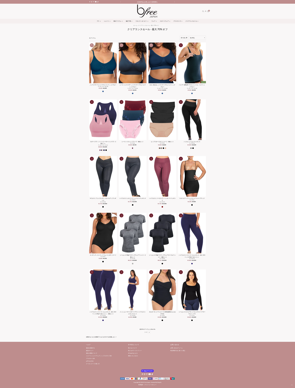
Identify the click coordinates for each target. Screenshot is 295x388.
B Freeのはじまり (133, 353)
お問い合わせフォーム (176, 348)
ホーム (135, 25)
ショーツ (106, 21)
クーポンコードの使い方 (147, 2)
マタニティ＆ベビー (141, 21)
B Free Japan (146, 382)
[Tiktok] (98, 2)
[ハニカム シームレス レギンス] (192, 119)
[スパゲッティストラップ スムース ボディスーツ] (103, 233)
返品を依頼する (90, 348)
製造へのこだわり (133, 355)
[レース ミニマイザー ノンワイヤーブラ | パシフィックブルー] (133, 63)
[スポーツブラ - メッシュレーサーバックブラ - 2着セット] (103, 119)
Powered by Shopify (156, 382)
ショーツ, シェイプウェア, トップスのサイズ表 (99, 355)
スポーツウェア (164, 21)
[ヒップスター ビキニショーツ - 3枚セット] (162, 119)
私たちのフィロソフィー (135, 350)
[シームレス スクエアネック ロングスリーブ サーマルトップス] (192, 289)
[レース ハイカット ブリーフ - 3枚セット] (133, 119)
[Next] (174, 2)
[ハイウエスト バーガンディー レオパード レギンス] (162, 176)
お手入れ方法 (89, 361)
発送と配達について (91, 353)
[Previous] (120, 2)
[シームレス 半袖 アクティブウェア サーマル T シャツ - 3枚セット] (162, 233)
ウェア (153, 21)
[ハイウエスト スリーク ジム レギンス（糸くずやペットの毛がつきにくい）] (192, 233)
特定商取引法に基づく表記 (177, 350)
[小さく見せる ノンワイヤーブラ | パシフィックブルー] (162, 63)
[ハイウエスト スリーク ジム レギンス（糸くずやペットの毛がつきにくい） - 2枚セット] (103, 289)
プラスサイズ (177, 21)
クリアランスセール (191, 21)
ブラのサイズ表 (90, 358)
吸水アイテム (117, 21)
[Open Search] (203, 11)
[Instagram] (92, 2)
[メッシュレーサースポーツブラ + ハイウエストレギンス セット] (133, 289)
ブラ (98, 21)
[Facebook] (89, 2)
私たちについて (132, 348)
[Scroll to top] (291, 384)
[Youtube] (96, 2)
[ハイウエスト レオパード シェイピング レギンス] (133, 176)
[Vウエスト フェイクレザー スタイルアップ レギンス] (103, 176)
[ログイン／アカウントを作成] (205, 11)
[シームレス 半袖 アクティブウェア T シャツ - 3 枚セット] (133, 233)
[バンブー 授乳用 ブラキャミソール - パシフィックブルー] (192, 63)
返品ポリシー (89, 350)
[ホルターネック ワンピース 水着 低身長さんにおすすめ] (162, 289)
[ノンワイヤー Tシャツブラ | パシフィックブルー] (103, 63)
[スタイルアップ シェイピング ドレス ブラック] (192, 176)
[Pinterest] (93, 2)
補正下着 (128, 21)
